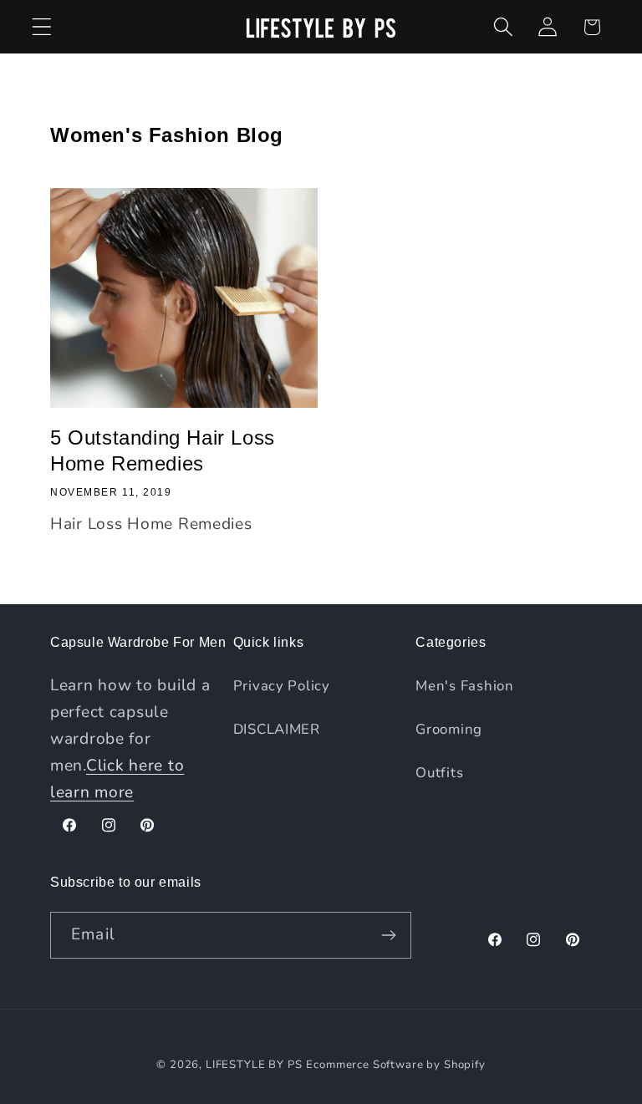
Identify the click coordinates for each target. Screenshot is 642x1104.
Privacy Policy (281, 685)
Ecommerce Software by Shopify (395, 1064)
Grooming (448, 729)
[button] (42, 27)
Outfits (439, 772)
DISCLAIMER (276, 729)
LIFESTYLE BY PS (254, 1064)
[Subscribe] (388, 935)
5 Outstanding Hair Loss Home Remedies (162, 450)
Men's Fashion (464, 685)
